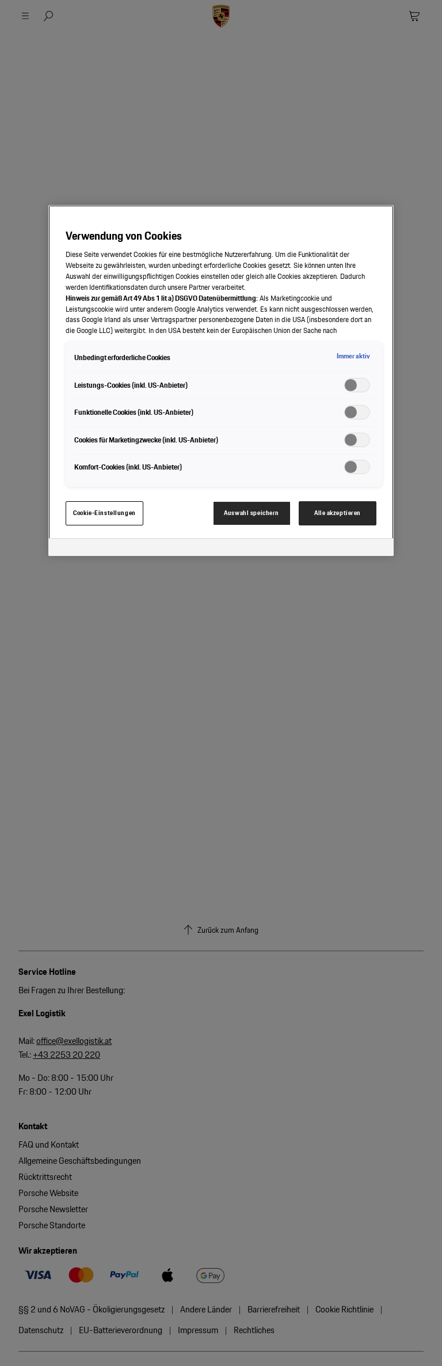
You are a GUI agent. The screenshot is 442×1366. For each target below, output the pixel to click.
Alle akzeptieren (337, 513)
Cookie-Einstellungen (104, 513)
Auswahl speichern (251, 513)
